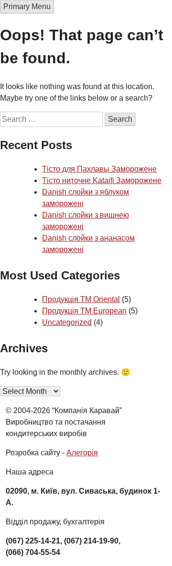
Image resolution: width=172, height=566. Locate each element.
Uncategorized (67, 322)
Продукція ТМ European (84, 311)
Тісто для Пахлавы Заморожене (99, 169)
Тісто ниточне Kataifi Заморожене (101, 180)
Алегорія (82, 453)
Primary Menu (27, 6)
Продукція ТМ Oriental (81, 299)
